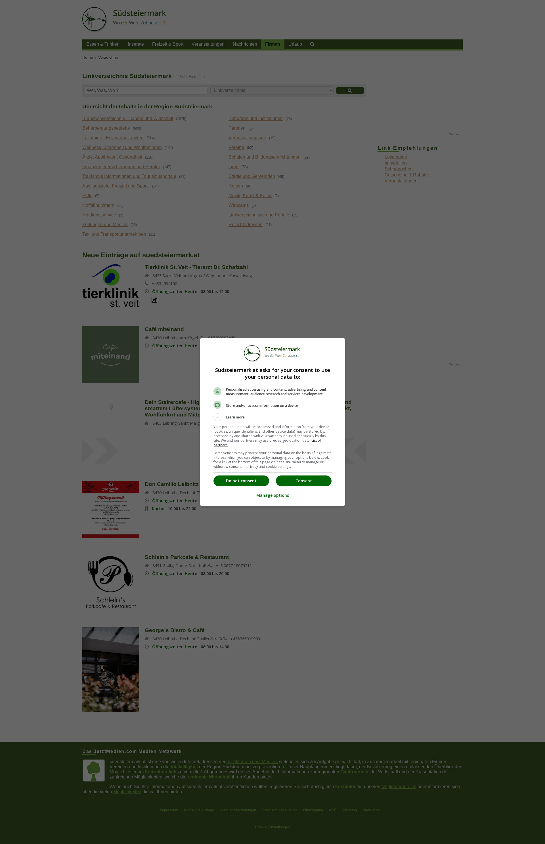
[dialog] (272, 422)
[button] (272, 417)
